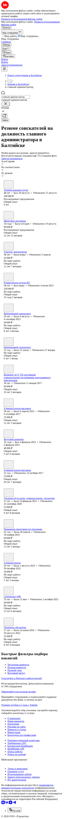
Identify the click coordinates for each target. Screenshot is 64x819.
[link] (6, 52)
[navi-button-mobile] (4, 69)
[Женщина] (9, 215)
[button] (4, 59)
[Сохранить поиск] (4, 116)
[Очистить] (5, 103)
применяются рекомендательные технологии (27, 786)
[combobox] (15, 97)
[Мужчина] (9, 184)
